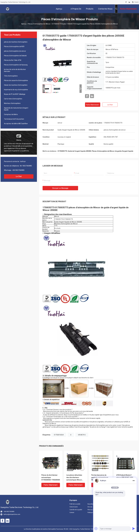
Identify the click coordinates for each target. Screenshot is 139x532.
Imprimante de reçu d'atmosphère (16, 89)
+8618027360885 (18, 170)
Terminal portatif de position (14, 119)
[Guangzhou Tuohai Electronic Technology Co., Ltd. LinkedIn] (129, 2)
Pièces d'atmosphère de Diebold (15, 55)
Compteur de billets (11, 114)
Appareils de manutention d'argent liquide (16, 109)
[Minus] (133, 480)
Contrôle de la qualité (76, 509)
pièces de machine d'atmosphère (15, 42)
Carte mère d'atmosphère (13, 99)
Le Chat (19, 176)
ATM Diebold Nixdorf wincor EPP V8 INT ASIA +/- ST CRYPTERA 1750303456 (124, 477)
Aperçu (23, 24)
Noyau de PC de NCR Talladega (14, 94)
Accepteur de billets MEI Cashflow (16, 123)
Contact (72, 512)
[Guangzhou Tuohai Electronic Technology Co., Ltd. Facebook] (126, 2)
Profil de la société (75, 504)
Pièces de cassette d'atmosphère (16, 80)
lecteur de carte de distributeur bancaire (15, 70)
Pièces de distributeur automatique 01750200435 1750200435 (50, 477)
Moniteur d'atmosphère (12, 103)
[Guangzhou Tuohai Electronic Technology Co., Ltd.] (8, 9)
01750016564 (59, 435)
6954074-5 (82, 435)
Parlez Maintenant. (92, 105)
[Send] (133, 528)
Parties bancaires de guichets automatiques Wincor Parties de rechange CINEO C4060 (99, 477)
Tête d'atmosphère (11, 76)
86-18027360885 (26, 166)
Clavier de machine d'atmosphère (15, 85)
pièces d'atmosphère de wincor (39, 24)
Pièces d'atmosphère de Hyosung (15, 65)
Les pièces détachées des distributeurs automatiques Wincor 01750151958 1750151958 (75, 477)
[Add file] (96, 528)
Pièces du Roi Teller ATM (12, 60)
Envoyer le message (60, 188)
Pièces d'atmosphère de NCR (14, 46)
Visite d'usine (74, 507)
